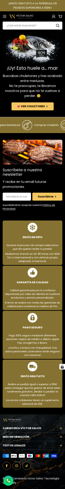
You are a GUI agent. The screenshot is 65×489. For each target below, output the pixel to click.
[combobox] (32, 26)
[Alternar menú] (5, 16)
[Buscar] (58, 26)
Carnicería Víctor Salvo (27, 478)
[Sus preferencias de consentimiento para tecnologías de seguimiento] (62, 367)
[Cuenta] (54, 16)
